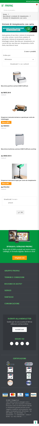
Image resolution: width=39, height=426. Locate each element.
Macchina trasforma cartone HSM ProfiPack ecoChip (18, 149)
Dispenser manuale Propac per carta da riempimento (18, 180)
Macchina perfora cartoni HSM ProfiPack (14, 86)
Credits (24, 416)
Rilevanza (19, 59)
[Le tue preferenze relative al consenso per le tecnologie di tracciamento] (35, 422)
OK (20, 212)
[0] (37, 6)
